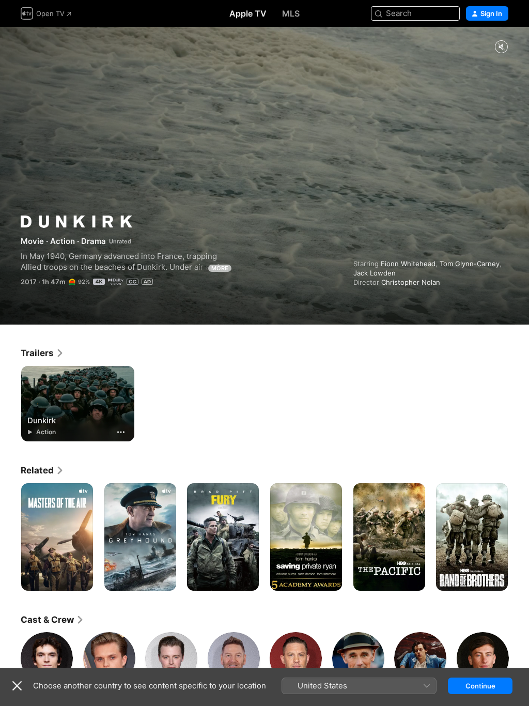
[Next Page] (518, 537)
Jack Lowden (374, 273)
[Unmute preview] (501, 47)
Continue (480, 686)
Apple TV (248, 13)
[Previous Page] (10, 537)
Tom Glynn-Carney (470, 263)
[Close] (17, 685)
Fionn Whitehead (408, 263)
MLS (291, 13)
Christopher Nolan (410, 282)
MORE (219, 268)
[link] (42, 353)
